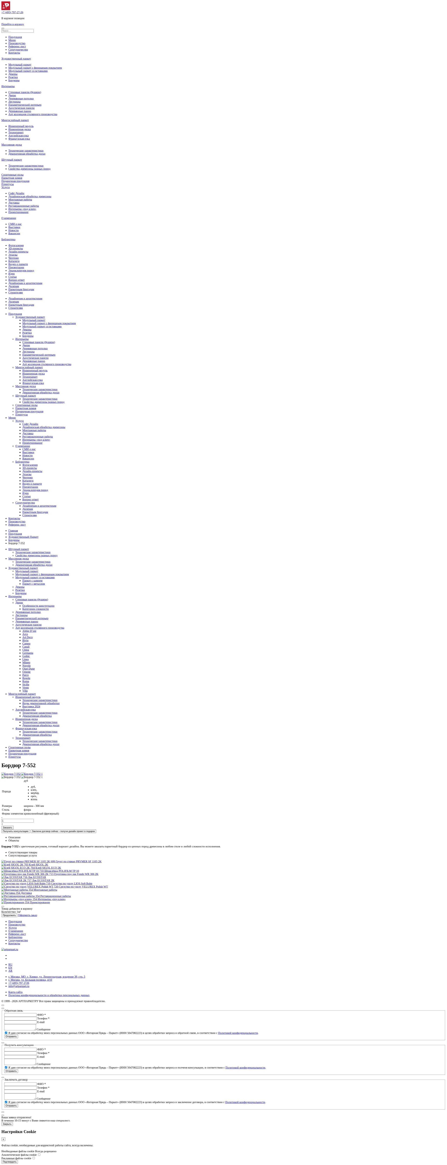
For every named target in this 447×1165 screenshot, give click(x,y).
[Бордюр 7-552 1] (32, 773)
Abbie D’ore (29, 630)
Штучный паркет (11, 159)
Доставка (13, 202)
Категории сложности (35, 608)
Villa (25, 690)
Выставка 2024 (31, 706)
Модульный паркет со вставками (28, 70)
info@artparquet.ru (18, 986)
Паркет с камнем (32, 580)
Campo (26, 643)
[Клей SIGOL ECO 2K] (18, 867)
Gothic (26, 656)
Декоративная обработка (37, 715)
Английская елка (18, 135)
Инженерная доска (19, 129)
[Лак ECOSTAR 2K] (16, 880)
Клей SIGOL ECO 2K (48, 867)
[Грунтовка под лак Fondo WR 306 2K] (27, 874)
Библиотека (8, 239)
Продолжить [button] (9, 915)
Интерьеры (8, 86)
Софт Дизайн (16, 193)
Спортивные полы (12, 174)
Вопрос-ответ (16, 279)
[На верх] (2, 1005)
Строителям (15, 292)
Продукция (15, 36)
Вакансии (14, 233)
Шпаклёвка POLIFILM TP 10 (61, 870)
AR (10, 970)
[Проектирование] (15, 902)
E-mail (41, 1022)
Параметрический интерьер (24, 104)
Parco (25, 674)
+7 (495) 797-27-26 (12, 12)
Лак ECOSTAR (37, 877)
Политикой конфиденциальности (238, 1032)
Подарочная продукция (15, 181)
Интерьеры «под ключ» (22, 208)
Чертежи (13, 257)
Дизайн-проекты (18, 251)
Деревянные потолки (21, 98)
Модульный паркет (19, 64)
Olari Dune (28, 668)
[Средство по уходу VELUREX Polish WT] (30, 886)
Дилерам (13, 286)
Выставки (14, 227)
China (25, 649)
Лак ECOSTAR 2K (43, 880)
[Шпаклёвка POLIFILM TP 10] (22, 870)
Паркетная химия (11, 177)
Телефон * (43, 1018)
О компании (8, 218)
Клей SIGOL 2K (38, 864)
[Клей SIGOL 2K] (15, 864)
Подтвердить (10, 1161)
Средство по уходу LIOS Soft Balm (71, 883)
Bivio (25, 640)
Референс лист (17, 524)
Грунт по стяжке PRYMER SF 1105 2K (79, 861)
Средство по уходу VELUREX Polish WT (83, 886)
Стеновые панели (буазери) (24, 92)
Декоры (12, 74)
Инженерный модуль (21, 126)
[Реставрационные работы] (20, 896)
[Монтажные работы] (17, 889)
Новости (13, 230)
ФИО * (41, 1014)
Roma (25, 681)
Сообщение (43, 1029)
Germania (27, 652)
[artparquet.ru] (9, 949)
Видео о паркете (18, 264)
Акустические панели (21, 107)
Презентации (16, 267)
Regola (26, 678)
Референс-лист (17, 46)
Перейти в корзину (12, 24)
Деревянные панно (19, 111)
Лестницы (14, 101)
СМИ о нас (15, 224)
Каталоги (14, 261)
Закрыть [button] (7, 1124)
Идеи (11, 273)
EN (10, 967)
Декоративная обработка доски (26, 153)
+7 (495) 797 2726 (18, 982)
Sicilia (25, 684)
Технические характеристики (25, 150)
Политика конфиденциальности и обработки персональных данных (49, 995)
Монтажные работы (20, 199)
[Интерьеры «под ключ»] (19, 899)
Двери (12, 95)
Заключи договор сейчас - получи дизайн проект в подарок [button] (63, 831)
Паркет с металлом (33, 583)
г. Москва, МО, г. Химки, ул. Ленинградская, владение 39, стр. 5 (46, 976)
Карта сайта (15, 992)
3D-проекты (15, 248)
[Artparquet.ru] (5, 9)
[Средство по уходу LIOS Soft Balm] (26, 883)
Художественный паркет (16, 58)
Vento (25, 687)
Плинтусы (7, 184)
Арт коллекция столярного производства (32, 114)
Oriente (26, 671)
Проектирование (18, 212)
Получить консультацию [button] (15, 831)
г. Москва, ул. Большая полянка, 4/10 (30, 979)
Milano (26, 662)
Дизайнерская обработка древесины (29, 196)
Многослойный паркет (15, 120)
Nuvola (26, 665)
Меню (12, 40)
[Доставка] (11, 892)
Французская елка (19, 138)
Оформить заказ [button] (27, 915)
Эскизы (12, 254)
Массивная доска (11, 144)
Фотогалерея (16, 245)
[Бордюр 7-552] (11, 773)
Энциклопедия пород (21, 270)
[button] (2, 28)
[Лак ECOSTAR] (14, 877)
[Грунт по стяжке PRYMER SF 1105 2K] (28, 861)
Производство (16, 43)
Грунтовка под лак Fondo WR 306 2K (76, 874)
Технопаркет (16, 132)
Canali (26, 646)
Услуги (5, 187)
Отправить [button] (11, 1036)
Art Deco (27, 637)
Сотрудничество (18, 49)
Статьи (12, 276)
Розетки (13, 77)
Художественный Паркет (23, 536)
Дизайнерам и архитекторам (25, 283)
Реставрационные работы (23, 205)
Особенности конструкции (38, 605)
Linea (25, 659)
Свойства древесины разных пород (29, 168)
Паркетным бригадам (21, 289)
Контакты (14, 52)
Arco (25, 634)
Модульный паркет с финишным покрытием (35, 67)
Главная (13, 530)
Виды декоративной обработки (41, 703)
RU (10, 964)
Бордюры (14, 80)
